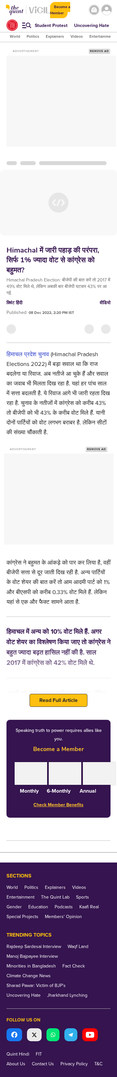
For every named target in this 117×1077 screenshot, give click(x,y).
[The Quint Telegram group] (70, 1035)
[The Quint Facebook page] (14, 1035)
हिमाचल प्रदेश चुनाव (27, 354)
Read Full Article (58, 700)
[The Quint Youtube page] (90, 1035)
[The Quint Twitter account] (34, 1035)
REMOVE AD (99, 51)
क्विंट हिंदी (14, 302)
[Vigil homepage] (39, 13)
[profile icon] (106, 10)
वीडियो (105, 302)
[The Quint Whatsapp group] (52, 1035)
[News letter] (94, 10)
